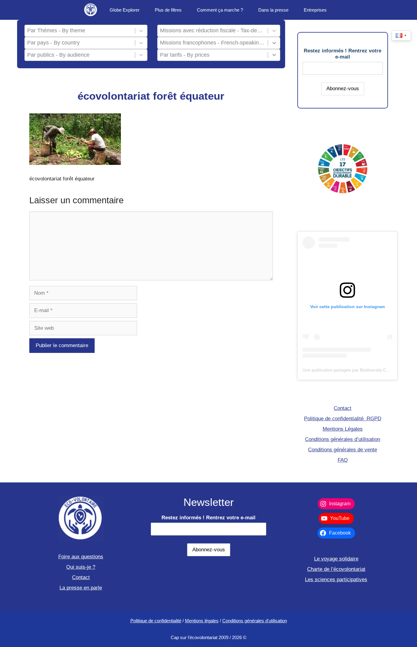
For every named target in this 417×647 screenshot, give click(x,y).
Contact (342, 408)
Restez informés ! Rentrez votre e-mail (342, 54)
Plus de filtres (168, 9)
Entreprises (315, 9)
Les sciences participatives (336, 579)
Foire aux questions (80, 557)
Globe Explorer (125, 9)
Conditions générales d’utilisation (342, 439)
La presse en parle (81, 588)
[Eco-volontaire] (91, 10)
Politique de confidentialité (155, 620)
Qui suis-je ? (80, 567)
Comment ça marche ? (220, 9)
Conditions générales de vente (342, 450)
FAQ (343, 460)
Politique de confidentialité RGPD (342, 418)
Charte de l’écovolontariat (336, 569)
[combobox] (79, 31)
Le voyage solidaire (336, 559)
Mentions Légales (343, 429)
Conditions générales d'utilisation (254, 620)
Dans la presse (273, 9)
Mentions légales (202, 620)
